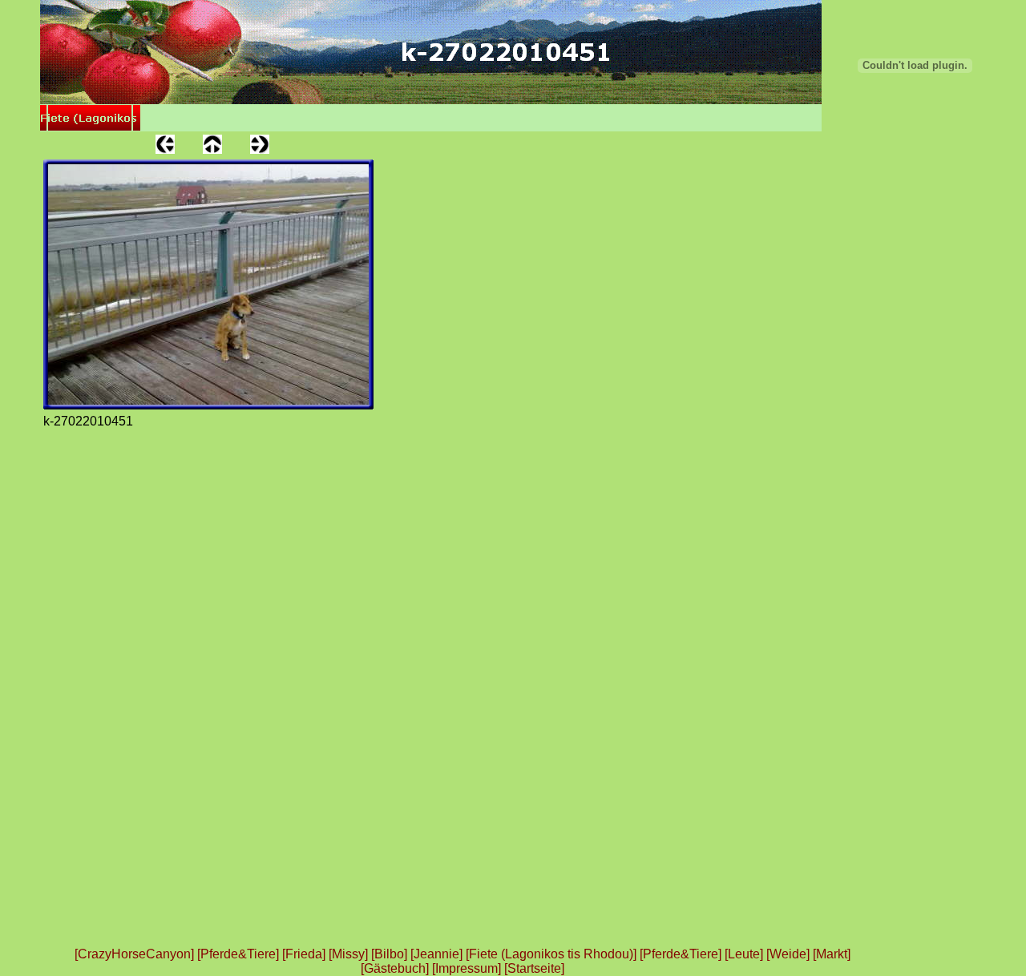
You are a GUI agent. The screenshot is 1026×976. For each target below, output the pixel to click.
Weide (788, 954)
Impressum (466, 968)
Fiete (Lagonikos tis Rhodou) (551, 954)
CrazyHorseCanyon (134, 954)
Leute (744, 954)
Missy (348, 954)
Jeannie (436, 954)
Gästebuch (395, 968)
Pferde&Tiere (238, 954)
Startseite (534, 968)
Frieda (303, 954)
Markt (831, 954)
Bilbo (389, 954)
